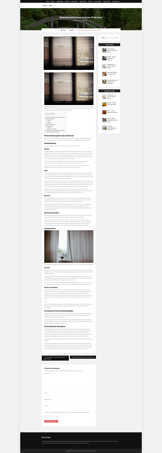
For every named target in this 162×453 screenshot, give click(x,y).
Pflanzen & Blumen (83, 1)
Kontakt (50, 5)
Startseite (45, 5)
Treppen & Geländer (106, 1)
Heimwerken (67, 1)
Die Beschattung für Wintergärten (52, 132)
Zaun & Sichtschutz (115, 1)
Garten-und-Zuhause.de (78, 450)
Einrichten (53, 1)
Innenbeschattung (49, 126)
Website (46, 406)
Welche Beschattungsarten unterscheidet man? (55, 117)
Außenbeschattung (50, 118)
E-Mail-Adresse (48, 399)
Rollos (49, 121)
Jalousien (49, 127)
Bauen (48, 1)
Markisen (49, 120)
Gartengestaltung (60, 1)
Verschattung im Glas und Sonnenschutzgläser (55, 130)
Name (46, 393)
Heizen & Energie (74, 1)
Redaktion (76, 20)
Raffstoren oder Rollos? (50, 124)
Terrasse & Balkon (97, 1)
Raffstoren (50, 123)
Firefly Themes (93, 450)
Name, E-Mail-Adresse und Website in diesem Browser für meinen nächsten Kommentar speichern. (68, 412)
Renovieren (90, 1)
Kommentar (47, 373)
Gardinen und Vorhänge (52, 128)
